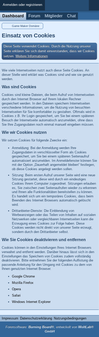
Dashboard (13, 16)
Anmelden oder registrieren (22, 5)
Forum (34, 16)
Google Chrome (23, 276)
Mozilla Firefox (23, 283)
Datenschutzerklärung (36, 318)
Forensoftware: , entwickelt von (50, 329)
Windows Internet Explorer (31, 302)
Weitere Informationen (31, 56)
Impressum (10, 318)
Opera (16, 289)
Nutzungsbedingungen (70, 318)
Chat (71, 16)
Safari (16, 295)
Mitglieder (53, 16)
